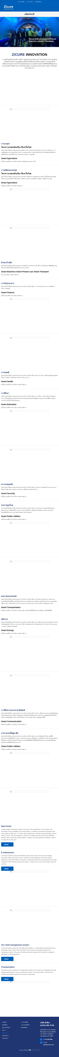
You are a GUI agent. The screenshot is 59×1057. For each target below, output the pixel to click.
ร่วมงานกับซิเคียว (25, 1025)
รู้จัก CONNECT (6, 1027)
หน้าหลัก (4, 1022)
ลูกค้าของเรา (5, 1035)
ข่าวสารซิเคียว (24, 1022)
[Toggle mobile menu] (56, 6)
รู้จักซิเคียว (5, 1025)
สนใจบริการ (5, 1038)
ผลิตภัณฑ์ (4, 1033)
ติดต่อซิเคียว (24, 1027)
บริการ (4, 1030)
